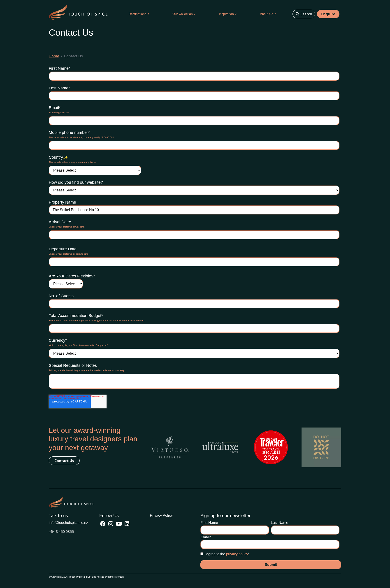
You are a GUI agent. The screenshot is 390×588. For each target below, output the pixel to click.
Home (54, 55)
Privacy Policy (161, 515)
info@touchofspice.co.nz (68, 523)
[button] (139, 14)
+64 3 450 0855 (61, 532)
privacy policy (237, 554)
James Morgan (116, 576)
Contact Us (64, 460)
